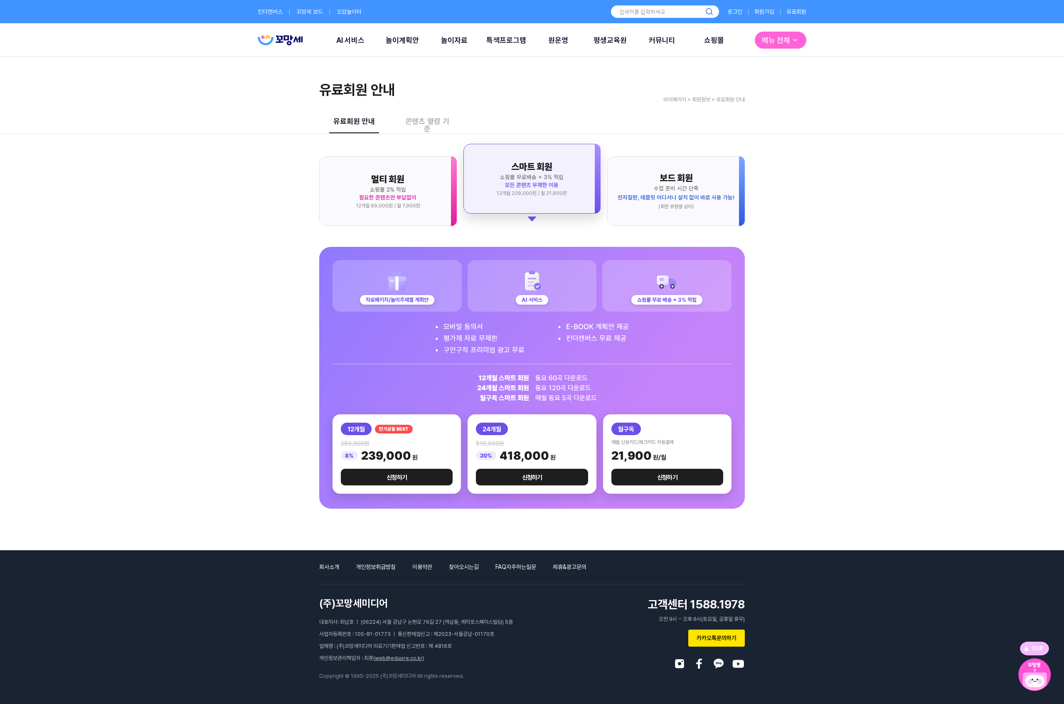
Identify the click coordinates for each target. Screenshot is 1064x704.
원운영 (558, 40)
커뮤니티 (662, 40)
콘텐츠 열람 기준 (427, 125)
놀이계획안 (402, 40)
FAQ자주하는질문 (515, 567)
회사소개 (329, 567)
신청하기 (397, 477)
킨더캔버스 (270, 11)
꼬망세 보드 (309, 11)
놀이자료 (454, 40)
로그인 (734, 11)
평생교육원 (610, 40)
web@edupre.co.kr (399, 658)
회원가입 (764, 11)
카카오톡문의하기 (716, 638)
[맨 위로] (1034, 648)
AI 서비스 (350, 40)
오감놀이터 (349, 11)
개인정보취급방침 (376, 567)
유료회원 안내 (354, 121)
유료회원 (796, 11)
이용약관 (422, 567)
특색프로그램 (506, 40)
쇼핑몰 (714, 40)
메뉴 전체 (776, 40)
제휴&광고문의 (569, 567)
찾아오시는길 (464, 567)
